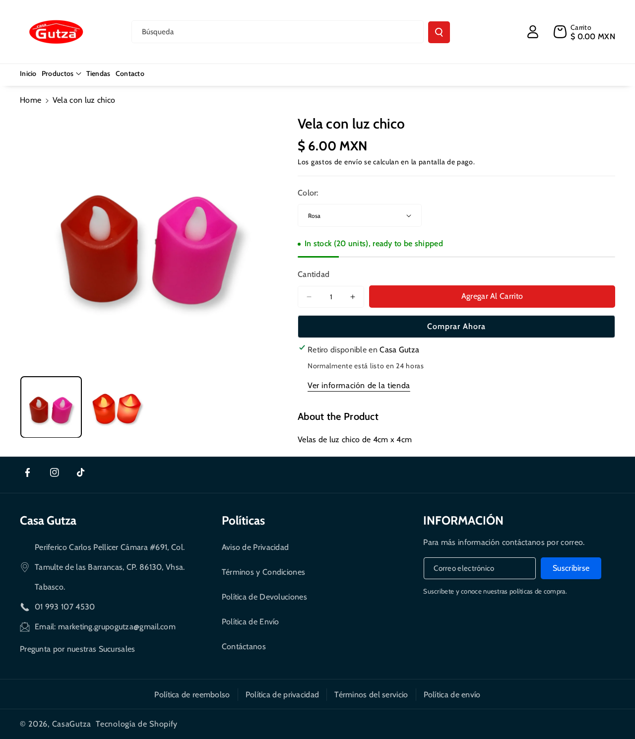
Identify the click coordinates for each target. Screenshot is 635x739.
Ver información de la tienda (359, 385)
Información (463, 520)
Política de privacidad (282, 694)
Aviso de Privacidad (255, 547)
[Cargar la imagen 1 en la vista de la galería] (51, 407)
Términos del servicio (371, 694)
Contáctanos (244, 646)
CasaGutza (71, 724)
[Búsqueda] (439, 32)
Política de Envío (250, 621)
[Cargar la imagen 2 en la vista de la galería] (117, 407)
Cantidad (313, 274)
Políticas (243, 520)
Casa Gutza (48, 520)
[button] (61, 73)
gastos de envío (337, 161)
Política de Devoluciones (264, 597)
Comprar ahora (456, 326)
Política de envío (452, 694)
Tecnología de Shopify (137, 724)
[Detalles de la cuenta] (533, 32)
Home (30, 100)
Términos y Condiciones (264, 572)
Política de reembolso (192, 694)
